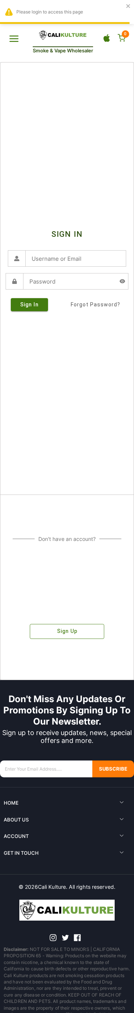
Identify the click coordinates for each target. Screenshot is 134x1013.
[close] (128, 6)
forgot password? (95, 304)
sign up (67, 631)
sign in (29, 304)
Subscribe (113, 769)
